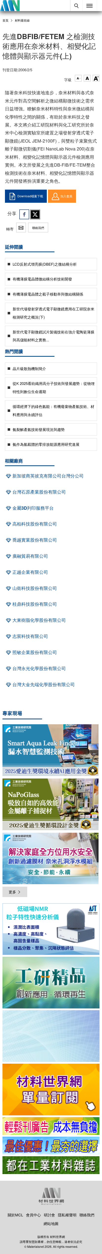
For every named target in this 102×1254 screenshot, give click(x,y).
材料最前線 (22, 20)
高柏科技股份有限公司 (34, 524)
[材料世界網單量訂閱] (51, 1089)
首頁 (5, 20)
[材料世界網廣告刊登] (51, 1126)
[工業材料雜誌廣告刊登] (51, 1145)
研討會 (49, 1214)
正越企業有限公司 (29, 572)
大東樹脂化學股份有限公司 (38, 620)
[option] (51, 930)
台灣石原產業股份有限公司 (38, 492)
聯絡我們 (38, 228)
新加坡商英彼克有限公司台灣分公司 (47, 476)
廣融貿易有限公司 (29, 556)
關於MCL (15, 1214)
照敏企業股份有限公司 (34, 652)
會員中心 (33, 1214)
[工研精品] (51, 982)
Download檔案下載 (30, 196)
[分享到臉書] (24, 214)
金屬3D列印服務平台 (32, 508)
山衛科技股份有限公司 (34, 588)
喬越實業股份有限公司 (34, 540)
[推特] (35, 214)
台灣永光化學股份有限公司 (38, 668)
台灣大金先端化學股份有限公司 (43, 684)
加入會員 (66, 196)
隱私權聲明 (67, 1214)
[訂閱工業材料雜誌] (51, 1165)
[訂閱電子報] (51, 1036)
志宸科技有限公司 (29, 636)
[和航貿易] (51, 929)
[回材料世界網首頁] (10, 5)
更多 (12, 891)
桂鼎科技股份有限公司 (34, 604)
